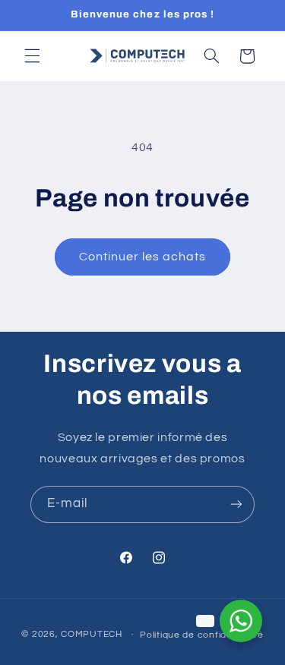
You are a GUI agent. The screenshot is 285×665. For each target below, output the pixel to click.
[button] (31, 56)
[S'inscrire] (236, 504)
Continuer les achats (143, 257)
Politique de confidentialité (202, 635)
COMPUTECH (93, 634)
